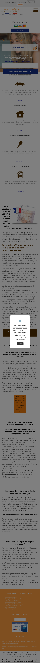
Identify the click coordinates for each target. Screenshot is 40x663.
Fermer (20, 343)
